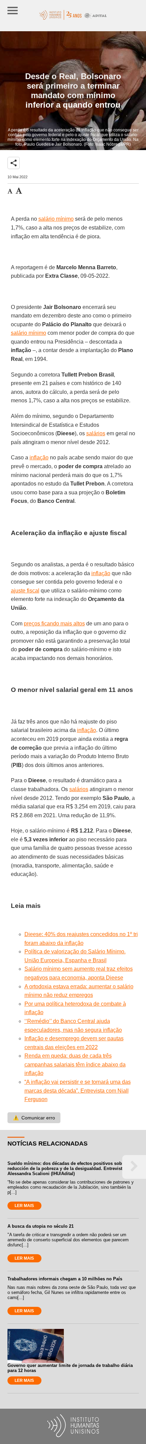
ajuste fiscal (25, 590)
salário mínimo (56, 219)
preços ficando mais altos (54, 623)
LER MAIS (24, 1205)
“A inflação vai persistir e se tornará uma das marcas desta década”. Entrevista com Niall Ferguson (77, 1090)
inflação (39, 457)
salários (95, 433)
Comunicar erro (34, 1117)
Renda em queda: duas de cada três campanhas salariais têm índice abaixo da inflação (75, 1064)
